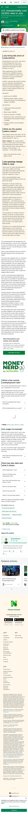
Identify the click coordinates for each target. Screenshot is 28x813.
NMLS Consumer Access (8, 710)
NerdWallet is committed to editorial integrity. (14, 47)
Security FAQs (19, 637)
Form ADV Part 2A (13, 753)
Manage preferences (14, 806)
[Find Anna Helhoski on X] (12, 541)
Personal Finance (6, 518)
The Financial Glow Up (8, 508)
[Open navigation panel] (2, 2)
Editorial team (7, 655)
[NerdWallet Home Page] (5, 2)
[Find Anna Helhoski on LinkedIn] (16, 541)
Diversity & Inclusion (6, 644)
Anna (15, 538)
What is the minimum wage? (15, 424)
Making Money (6, 514)
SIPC (19, 749)
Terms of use (6, 669)
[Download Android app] (19, 619)
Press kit (5, 659)
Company (5, 635)
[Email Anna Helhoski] (14, 541)
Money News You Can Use (9, 511)
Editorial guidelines (6, 648)
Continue (14, 810)
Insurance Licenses (14, 722)
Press (4, 657)
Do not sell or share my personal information (7, 687)
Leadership (6, 637)
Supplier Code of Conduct (7, 672)
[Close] (26, 798)
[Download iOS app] (8, 619)
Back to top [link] (6, 529)
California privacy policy (8, 678)
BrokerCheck (16, 757)
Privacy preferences (6, 681)
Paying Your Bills (16, 514)
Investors (5, 661)
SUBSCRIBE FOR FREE (14, 352)
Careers (5, 639)
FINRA (16, 749)
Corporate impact (8, 642)
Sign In (16, 2)
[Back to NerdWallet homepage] (2, 7)
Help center (18, 635)
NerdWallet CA (15, 796)
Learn (7, 7)
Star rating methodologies (7, 652)
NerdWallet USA (15, 793)
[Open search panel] (11, 2)
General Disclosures (15, 755)
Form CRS (5, 753)
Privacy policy (7, 675)
